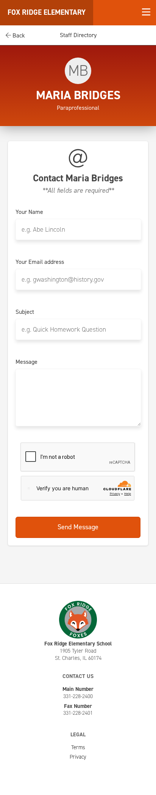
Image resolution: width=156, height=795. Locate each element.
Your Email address (40, 262)
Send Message (78, 527)
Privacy (78, 757)
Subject (25, 312)
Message (26, 362)
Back (18, 35)
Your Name (29, 212)
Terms (78, 747)
